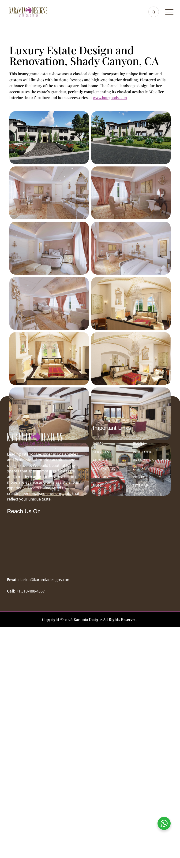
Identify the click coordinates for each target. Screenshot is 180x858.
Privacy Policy (147, 477)
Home (98, 443)
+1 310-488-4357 (30, 591)
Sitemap (140, 485)
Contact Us (104, 468)
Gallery (140, 468)
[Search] (153, 12)
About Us (102, 460)
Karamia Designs (88, 619)
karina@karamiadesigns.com (45, 579)
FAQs (97, 485)
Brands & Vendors (151, 460)
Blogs (139, 443)
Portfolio (143, 451)
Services (101, 451)
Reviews (100, 477)
